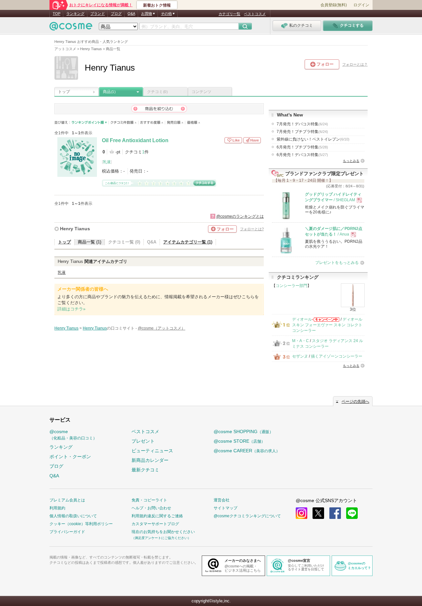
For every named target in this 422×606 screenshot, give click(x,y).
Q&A (131, 14)
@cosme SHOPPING (243, 431)
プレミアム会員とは (67, 500)
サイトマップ (225, 508)
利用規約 (57, 508)
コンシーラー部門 (291, 285)
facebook (335, 513)
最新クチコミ (145, 469)
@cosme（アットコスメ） (161, 328)
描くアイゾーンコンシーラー (336, 356)
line (352, 513)
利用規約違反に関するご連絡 (157, 516)
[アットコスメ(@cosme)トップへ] (70, 27)
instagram (301, 513)
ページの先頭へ (355, 401)
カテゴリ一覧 (229, 14)
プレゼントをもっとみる (337, 262)
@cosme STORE (239, 441)
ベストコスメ (255, 14)
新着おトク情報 (157, 5)
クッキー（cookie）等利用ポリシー (81, 524)
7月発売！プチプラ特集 (302, 131)
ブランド (97, 14)
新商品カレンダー (150, 460)
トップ (64, 91)
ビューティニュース (152, 450)
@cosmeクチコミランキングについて (247, 516)
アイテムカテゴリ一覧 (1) (187, 241)
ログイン (361, 5)
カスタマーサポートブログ (155, 524)
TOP (56, 14)
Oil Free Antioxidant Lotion (135, 140)
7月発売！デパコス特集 (302, 124)
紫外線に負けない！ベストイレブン (313, 139)
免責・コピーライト (149, 500)
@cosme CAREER (247, 450)
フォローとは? (252, 229)
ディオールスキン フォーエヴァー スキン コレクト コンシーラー (327, 325)
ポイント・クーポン (70, 456)
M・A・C (300, 340)
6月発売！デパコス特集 (302, 154)
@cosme (73, 434)
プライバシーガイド (67, 531)
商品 (109, 91)
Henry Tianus (75, 228)
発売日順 (175, 122)
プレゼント (143, 441)
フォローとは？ (355, 64)
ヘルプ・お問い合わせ (151, 508)
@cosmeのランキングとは (240, 216)
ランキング (75, 14)
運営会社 (221, 500)
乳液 (107, 162)
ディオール (302, 319)
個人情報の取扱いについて (73, 516)
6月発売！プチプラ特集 (302, 147)
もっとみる (351, 161)
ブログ (116, 14)
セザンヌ (300, 356)
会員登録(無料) (333, 5)
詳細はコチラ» (71, 308)
